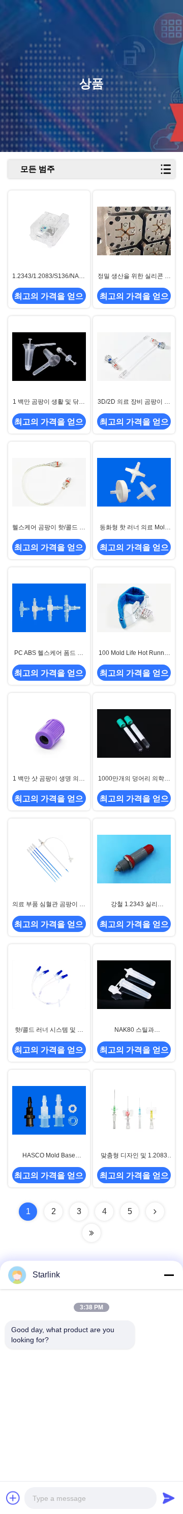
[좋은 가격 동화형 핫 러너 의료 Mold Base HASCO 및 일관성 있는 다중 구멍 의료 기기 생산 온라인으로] (134, 482)
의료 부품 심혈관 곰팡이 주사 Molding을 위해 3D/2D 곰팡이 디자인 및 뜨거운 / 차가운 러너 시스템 (48, 905)
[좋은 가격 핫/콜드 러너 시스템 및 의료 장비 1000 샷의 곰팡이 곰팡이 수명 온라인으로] (49, 984)
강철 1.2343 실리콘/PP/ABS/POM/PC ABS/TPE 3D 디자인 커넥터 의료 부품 (134, 905)
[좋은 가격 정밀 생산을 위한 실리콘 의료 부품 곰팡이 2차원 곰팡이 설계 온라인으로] (134, 231)
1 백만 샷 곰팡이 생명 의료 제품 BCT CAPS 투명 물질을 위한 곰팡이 (49, 779)
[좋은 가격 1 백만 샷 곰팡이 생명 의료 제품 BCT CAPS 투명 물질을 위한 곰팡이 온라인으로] (49, 733)
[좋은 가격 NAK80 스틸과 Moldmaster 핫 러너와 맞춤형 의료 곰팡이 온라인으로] (134, 984)
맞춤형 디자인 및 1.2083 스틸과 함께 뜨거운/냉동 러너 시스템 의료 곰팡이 (134, 1156)
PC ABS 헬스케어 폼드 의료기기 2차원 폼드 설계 (48, 653)
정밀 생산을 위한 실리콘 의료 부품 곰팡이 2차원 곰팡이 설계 (134, 277)
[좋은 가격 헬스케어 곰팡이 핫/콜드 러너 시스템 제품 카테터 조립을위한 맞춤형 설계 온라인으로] (49, 482)
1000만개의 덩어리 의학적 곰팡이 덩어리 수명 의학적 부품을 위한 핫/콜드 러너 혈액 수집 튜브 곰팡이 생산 (134, 779)
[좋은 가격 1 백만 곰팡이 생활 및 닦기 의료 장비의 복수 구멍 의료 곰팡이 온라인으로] (49, 356)
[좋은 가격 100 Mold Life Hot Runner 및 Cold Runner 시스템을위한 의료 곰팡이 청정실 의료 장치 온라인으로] (134, 608)
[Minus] (169, 1275)
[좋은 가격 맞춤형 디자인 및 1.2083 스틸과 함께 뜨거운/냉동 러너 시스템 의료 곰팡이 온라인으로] (134, 1110)
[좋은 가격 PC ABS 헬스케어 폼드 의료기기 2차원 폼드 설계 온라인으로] (49, 608)
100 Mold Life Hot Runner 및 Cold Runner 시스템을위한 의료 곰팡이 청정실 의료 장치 (134, 653)
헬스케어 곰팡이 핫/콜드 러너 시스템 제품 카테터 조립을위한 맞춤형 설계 (48, 528)
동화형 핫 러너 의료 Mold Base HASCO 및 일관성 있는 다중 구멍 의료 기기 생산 (134, 528)
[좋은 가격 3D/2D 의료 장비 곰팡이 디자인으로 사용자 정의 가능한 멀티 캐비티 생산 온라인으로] (134, 356)
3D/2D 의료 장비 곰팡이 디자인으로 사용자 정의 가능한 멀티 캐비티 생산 (134, 402)
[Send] (169, 1498)
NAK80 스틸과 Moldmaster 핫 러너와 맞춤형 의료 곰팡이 (134, 1030)
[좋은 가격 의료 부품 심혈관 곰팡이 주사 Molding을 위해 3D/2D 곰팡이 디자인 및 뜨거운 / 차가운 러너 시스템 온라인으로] (49, 859)
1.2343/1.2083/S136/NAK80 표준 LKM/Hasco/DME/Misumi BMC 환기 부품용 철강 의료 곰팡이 (49, 277)
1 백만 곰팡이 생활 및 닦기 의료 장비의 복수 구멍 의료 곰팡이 (48, 402)
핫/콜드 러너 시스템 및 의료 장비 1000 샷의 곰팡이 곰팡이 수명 (48, 1030)
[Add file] (13, 1498)
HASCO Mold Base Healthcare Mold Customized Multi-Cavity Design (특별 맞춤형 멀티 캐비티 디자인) (48, 1156)
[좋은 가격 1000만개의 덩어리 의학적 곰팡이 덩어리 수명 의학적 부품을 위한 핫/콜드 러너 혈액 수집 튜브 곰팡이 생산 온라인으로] (134, 733)
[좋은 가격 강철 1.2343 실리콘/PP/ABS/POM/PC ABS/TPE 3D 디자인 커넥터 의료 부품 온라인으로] (134, 859)
